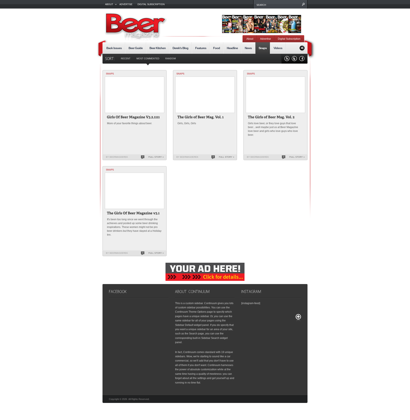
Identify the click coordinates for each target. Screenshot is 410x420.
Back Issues (114, 48)
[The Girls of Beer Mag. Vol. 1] (200, 118)
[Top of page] (298, 317)
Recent (125, 58)
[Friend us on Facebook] (302, 58)
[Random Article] (302, 47)
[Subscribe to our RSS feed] (287, 58)
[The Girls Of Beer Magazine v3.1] (133, 214)
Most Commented (147, 58)
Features (200, 48)
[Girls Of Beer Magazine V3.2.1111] (133, 118)
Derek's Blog (180, 48)
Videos (278, 48)
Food (216, 48)
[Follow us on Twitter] (294, 58)
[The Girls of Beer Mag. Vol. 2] (271, 118)
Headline (232, 48)
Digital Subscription (151, 4)
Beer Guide (136, 48)
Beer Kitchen (157, 48)
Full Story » (156, 157)
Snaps (263, 48)
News (248, 48)
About (107, 4)
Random (170, 58)
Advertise (125, 4)
